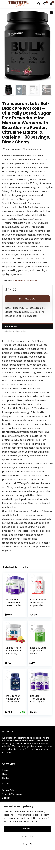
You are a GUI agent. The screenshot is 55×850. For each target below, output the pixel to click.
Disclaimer (7, 797)
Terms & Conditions (12, 794)
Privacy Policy (8, 790)
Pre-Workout (18, 280)
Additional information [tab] (15, 331)
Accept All (27, 828)
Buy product (27, 299)
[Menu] (3, 4)
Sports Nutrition (30, 280)
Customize (27, 836)
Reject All (27, 844)
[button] (51, 12)
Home (5, 770)
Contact (6, 778)
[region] (27, 826)
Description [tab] (10, 326)
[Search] (38, 4)
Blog (4, 774)
